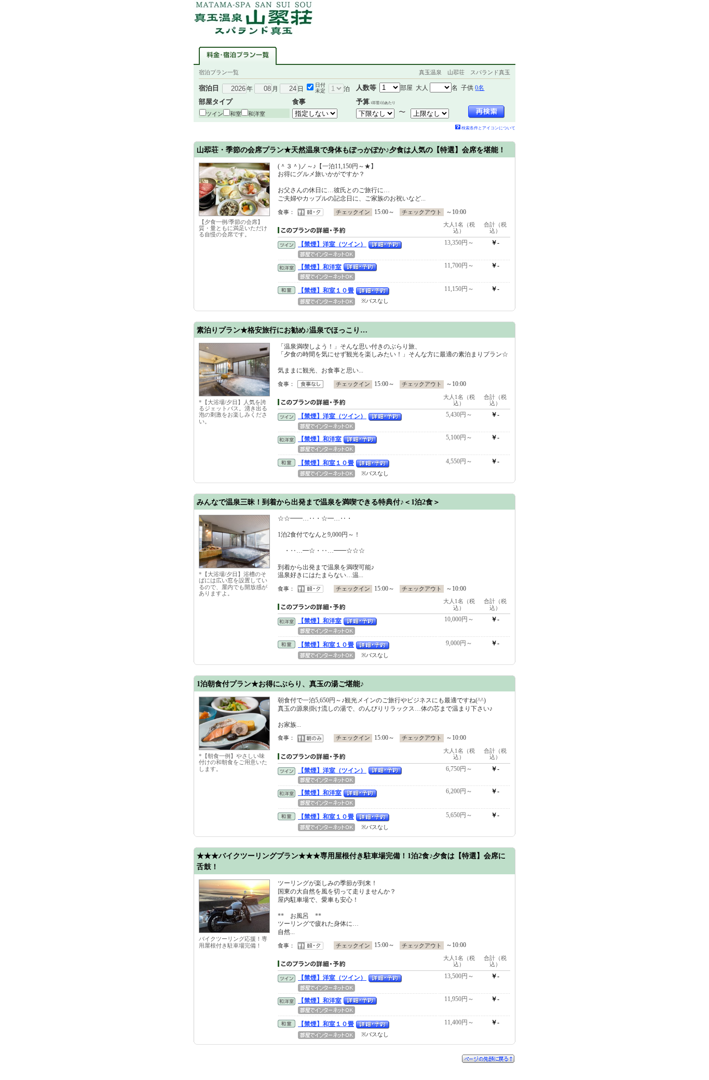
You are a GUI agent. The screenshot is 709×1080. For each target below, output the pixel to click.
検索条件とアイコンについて (488, 128)
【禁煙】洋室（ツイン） (332, 244)
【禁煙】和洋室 (320, 267)
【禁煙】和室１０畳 (326, 290)
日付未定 (320, 88)
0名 (479, 87)
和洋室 (256, 114)
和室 (235, 114)
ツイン (214, 114)
